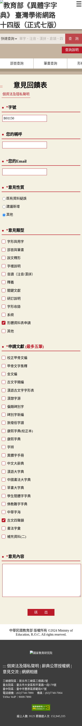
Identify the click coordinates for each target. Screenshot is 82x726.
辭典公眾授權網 (56, 666)
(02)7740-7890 (25, 692)
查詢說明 (72, 50)
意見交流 (11, 672)
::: (1, 86)
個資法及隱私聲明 (16, 94)
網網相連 (30, 672)
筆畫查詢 (50, 63)
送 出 (41, 612)
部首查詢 (17, 63)
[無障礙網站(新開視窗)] (41, 707)
